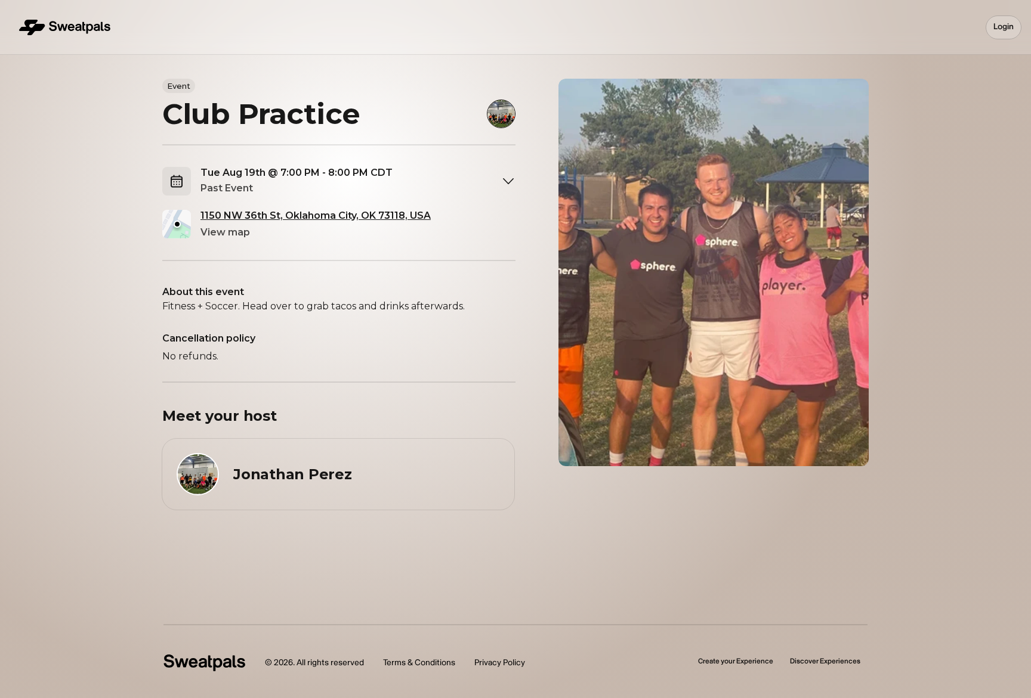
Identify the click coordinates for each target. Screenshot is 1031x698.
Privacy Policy (499, 662)
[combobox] (358, 181)
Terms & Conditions (419, 662)
